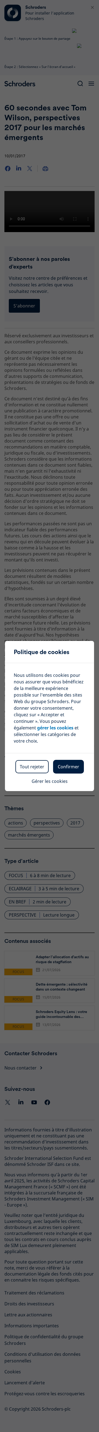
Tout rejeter (32, 767)
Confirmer (68, 767)
